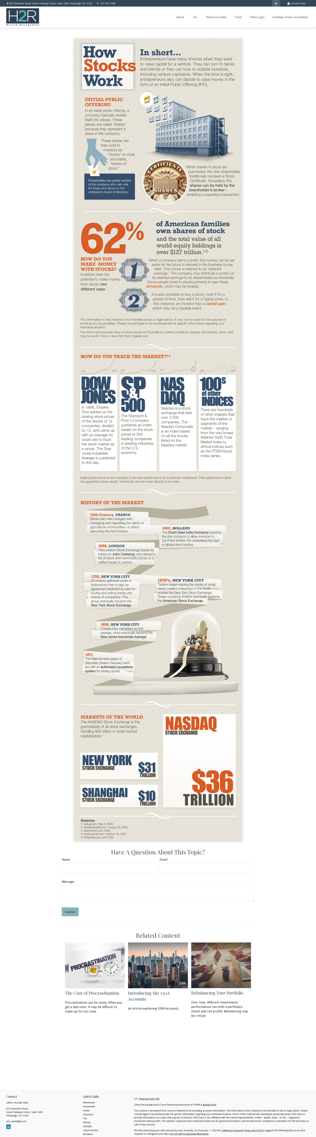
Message (68, 882)
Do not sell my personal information (189, 1133)
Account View (298, 3)
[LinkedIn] (276, 3)
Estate (86, 1110)
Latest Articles (90, 1130)
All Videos (88, 1134)
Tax (85, 1118)
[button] (180, 17)
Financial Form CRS (149, 1098)
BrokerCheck (209, 1104)
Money (86, 1122)
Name (66, 859)
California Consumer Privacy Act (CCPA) (243, 1130)
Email (163, 859)
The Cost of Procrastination (92, 993)
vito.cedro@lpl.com (16, 1121)
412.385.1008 (21, 1102)
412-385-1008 (107, 3)
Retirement (89, 1102)
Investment (89, 1106)
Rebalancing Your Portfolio (217, 993)
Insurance (88, 1114)
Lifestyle (87, 1126)
